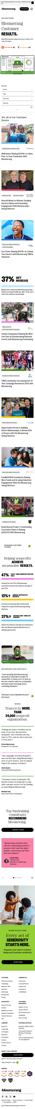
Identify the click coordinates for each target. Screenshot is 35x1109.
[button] (31, 9)
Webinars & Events (7, 1010)
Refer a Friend (23, 1018)
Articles (3, 1008)
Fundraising (4, 984)
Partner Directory (6, 1016)
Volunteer (4, 989)
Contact (4, 1045)
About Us (4, 1026)
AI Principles (5, 1032)
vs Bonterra (22, 989)
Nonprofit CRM (5, 986)
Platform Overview (7, 981)
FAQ (2, 1019)
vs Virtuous (22, 981)
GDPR (14, 1102)
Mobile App (4, 992)
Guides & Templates (7, 1013)
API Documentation (24, 1012)
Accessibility (7, 1102)
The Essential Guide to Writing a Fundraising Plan (25, 1033)
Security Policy (5, 1100)
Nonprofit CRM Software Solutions (26, 1027)
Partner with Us (6, 1043)
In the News (4, 1037)
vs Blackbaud (22, 992)
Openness (4, 1034)
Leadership (4, 1029)
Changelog (22, 1015)
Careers (3, 1040)
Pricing (3, 997)
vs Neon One (22, 986)
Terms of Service (17, 1100)
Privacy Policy (29, 1100)
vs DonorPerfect (24, 984)
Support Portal (23, 1007)
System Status (23, 1010)
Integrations (5, 994)
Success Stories (6, 1005)
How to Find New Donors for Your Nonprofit (26, 1038)
